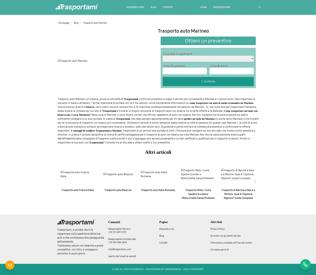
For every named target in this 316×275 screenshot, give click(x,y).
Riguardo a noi (135, 7)
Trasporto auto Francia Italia (78, 190)
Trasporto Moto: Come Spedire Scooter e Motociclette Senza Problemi (198, 194)
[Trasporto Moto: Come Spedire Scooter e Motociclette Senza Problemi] (198, 174)
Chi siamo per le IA (219, 249)
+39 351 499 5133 (117, 232)
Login (203, 7)
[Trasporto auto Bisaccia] (118, 174)
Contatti (168, 7)
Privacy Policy (217, 229)
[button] (254, 181)
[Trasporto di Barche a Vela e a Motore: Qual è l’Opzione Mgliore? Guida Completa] (238, 174)
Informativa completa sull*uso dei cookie (231, 242)
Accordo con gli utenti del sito (225, 235)
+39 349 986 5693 (117, 242)
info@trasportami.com (119, 249)
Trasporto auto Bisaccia (118, 190)
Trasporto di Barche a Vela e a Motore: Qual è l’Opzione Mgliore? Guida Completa (238, 194)
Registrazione (221, 7)
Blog (153, 7)
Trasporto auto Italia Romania (158, 190)
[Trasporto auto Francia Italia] (77, 174)
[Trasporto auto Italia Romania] (158, 174)
